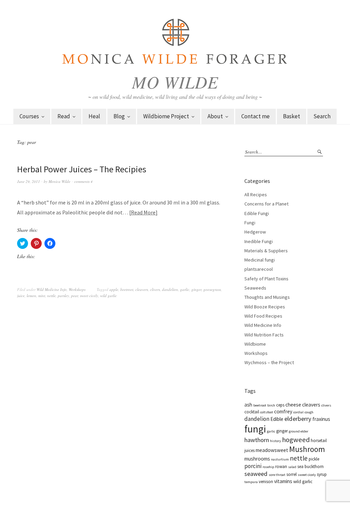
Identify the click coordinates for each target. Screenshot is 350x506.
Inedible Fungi (258, 241)
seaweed (256, 474)
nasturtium (280, 459)
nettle (51, 295)
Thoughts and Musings (267, 297)
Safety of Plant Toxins (266, 279)
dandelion (170, 289)
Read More (143, 212)
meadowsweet (272, 450)
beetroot (126, 289)
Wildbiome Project (166, 116)
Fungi (249, 222)
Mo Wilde (175, 81)
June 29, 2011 (28, 181)
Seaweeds (255, 288)
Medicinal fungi (259, 260)
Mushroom (307, 449)
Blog (119, 116)
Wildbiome (255, 344)
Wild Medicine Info (52, 289)
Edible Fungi (256, 213)
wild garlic (108, 295)
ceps (280, 405)
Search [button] (322, 116)
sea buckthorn (310, 466)
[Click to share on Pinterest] (36, 243)
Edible (276, 419)
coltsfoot (266, 412)
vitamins (283, 481)
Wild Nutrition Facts (264, 335)
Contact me (255, 116)
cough (309, 412)
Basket (291, 116)
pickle (314, 459)
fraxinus (321, 419)
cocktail (251, 412)
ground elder (298, 431)
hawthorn (256, 440)
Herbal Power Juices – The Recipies (81, 169)
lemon (31, 295)
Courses (29, 116)
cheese (293, 404)
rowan (281, 466)
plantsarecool (258, 269)
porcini (252, 466)
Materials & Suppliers (266, 251)
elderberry (297, 419)
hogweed (296, 439)
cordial (298, 412)
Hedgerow (255, 232)
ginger (196, 289)
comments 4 (83, 181)
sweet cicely (89, 295)
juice (21, 295)
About (215, 116)
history (275, 441)
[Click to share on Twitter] (22, 243)
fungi (255, 429)
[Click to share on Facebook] (49, 243)
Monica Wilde (59, 181)
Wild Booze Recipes (264, 307)
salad (292, 467)
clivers (155, 289)
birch (271, 405)
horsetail (319, 440)
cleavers (141, 289)
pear (74, 295)
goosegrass (212, 289)
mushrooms (257, 458)
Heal (94, 116)
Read (63, 116)
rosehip (268, 467)
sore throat (277, 474)
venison (266, 481)
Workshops (77, 289)
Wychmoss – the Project (269, 362)
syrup (322, 474)
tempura (251, 482)
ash (248, 404)
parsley (63, 295)
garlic (184, 289)
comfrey (283, 411)
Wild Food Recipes (263, 316)
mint (41, 295)
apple (113, 289)
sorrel (291, 474)
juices (249, 450)
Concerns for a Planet (266, 204)
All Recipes (255, 194)
